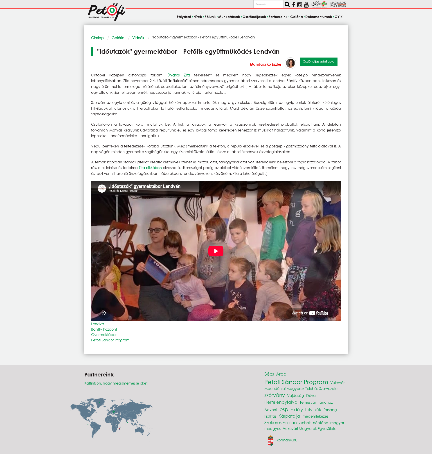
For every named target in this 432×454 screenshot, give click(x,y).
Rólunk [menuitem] (210, 17)
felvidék (313, 409)
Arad (281, 373)
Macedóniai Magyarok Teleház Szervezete (301, 388)
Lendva (97, 323)
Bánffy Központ (104, 329)
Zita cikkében (150, 167)
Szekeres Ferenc (280, 422)
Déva (311, 395)
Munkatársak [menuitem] (229, 17)
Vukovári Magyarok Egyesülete (309, 428)
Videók (138, 37)
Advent (270, 409)
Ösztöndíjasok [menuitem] (254, 17)
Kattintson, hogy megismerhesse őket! (116, 383)
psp (283, 409)
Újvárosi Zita (178, 75)
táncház (325, 402)
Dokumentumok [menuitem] (318, 17)
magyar (337, 422)
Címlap (97, 37)
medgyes (272, 428)
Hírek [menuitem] (198, 17)
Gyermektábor (104, 334)
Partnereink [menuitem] (278, 17)
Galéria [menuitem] (296, 17)
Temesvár (308, 402)
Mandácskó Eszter (265, 64)
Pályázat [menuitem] (184, 17)
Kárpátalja (289, 415)
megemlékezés (315, 416)
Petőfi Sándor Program (110, 340)
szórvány (274, 395)
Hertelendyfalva (280, 402)
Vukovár (337, 382)
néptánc (320, 422)
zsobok (305, 422)
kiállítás (270, 416)
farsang (330, 409)
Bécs (269, 373)
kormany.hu (287, 439)
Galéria (118, 37)
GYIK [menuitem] (338, 17)
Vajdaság (295, 395)
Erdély (296, 409)
